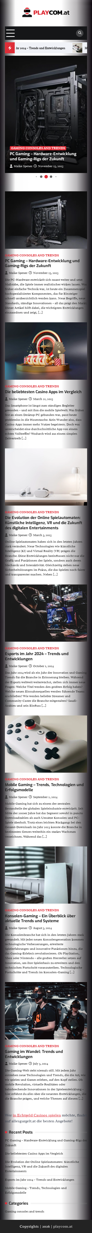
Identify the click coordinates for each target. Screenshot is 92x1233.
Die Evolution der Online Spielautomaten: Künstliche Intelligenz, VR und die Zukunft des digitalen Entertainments (43, 522)
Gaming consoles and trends (38, 148)
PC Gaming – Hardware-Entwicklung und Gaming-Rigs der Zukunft (43, 156)
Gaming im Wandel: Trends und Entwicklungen (34, 1054)
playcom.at (62, 1226)
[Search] (79, 33)
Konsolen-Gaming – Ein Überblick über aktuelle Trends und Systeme (40, 918)
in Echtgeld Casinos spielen (37, 1115)
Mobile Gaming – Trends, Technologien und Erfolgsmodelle (44, 787)
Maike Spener (23, 166)
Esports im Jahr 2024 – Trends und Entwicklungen (36, 656)
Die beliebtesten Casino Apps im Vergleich (43, 391)
